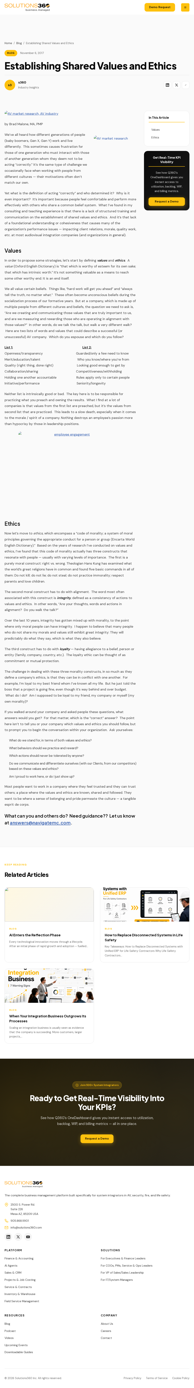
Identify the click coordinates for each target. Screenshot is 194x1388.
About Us (107, 1324)
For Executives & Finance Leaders (123, 1258)
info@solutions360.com (26, 1227)
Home (8, 43)
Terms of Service (157, 1378)
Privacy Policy (132, 1378)
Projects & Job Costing (20, 1280)
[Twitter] (18, 1237)
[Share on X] (176, 85)
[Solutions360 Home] (27, 7)
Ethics (155, 137)
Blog (19, 43)
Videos (9, 1338)
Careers (106, 1331)
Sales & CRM (13, 1273)
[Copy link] (185, 85)
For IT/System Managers (117, 1280)
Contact (106, 1338)
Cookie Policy (180, 1378)
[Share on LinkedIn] (167, 85)
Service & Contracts (18, 1287)
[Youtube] (28, 1237)
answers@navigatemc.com (40, 822)
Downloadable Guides (19, 1352)
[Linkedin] (8, 1237)
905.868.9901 (20, 1221)
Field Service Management (22, 1301)
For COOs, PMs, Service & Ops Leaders (127, 1266)
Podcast (10, 1331)
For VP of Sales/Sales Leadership (122, 1273)
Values (155, 129)
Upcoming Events (16, 1345)
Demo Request (160, 7)
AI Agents (11, 1266)
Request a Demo (167, 201)
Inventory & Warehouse (20, 1294)
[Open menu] (185, 7)
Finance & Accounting (19, 1258)
